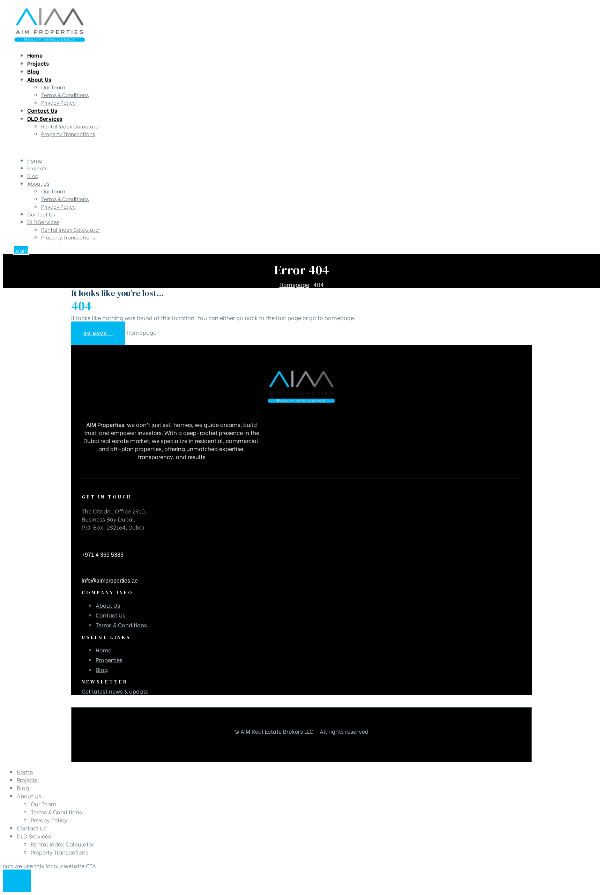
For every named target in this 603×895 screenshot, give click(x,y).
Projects (37, 168)
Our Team (53, 191)
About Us (38, 183)
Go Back (96, 333)
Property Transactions (68, 237)
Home (34, 160)
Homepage (142, 332)
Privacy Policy (58, 206)
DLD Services (43, 221)
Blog (32, 175)
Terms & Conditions (65, 198)
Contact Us (41, 214)
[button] (21, 250)
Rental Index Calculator (70, 229)
